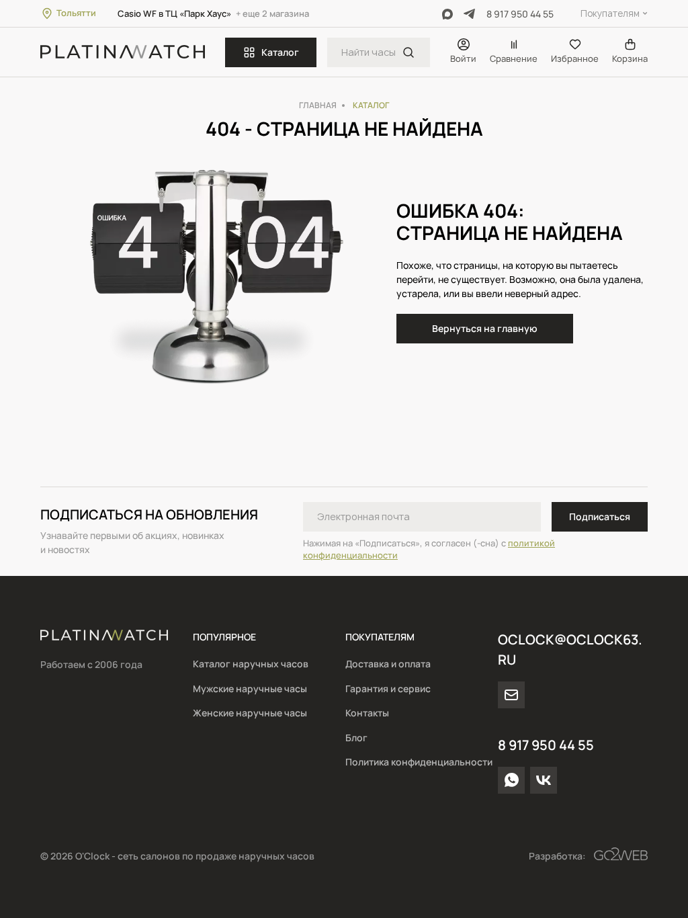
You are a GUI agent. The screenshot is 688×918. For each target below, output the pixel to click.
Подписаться (599, 516)
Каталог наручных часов (250, 663)
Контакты (367, 712)
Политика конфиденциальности (418, 761)
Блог (356, 737)
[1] (408, 52)
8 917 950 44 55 (520, 13)
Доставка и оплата (388, 663)
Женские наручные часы (250, 712)
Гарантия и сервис (388, 688)
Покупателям (610, 13)
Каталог (280, 52)
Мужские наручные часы (250, 688)
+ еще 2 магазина (272, 13)
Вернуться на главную (485, 328)
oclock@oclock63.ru (570, 649)
